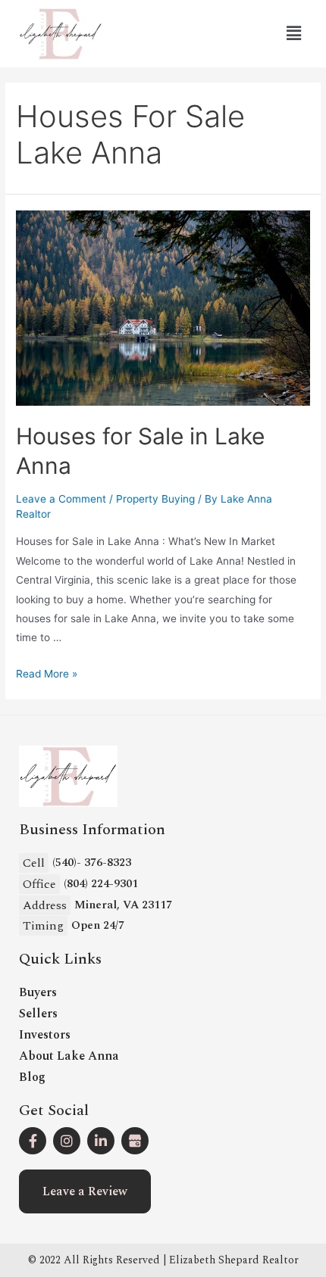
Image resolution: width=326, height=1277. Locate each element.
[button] (85, 1191)
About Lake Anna (69, 1056)
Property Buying (155, 499)
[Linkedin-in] (100, 1140)
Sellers (38, 1013)
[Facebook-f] (32, 1140)
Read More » (46, 674)
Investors (45, 1035)
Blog (32, 1077)
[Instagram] (66, 1140)
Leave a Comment (61, 499)
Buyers (38, 992)
